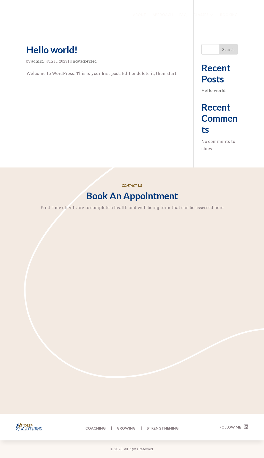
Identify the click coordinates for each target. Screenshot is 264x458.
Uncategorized (83, 61)
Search (228, 49)
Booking (229, 15)
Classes (201, 15)
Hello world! (52, 49)
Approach (163, 15)
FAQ (183, 15)
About (139, 15)
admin (37, 61)
